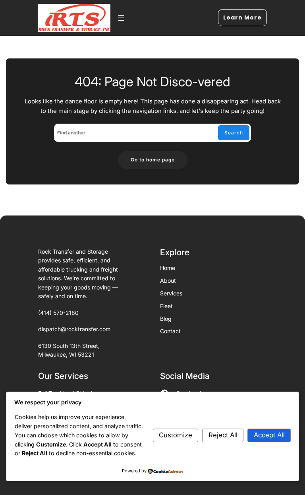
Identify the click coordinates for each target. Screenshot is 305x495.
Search (233, 133)
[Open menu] (121, 18)
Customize (175, 435)
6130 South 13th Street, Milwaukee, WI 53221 (69, 350)
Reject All (222, 435)
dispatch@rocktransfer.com (74, 329)
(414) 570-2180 (58, 312)
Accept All (269, 435)
